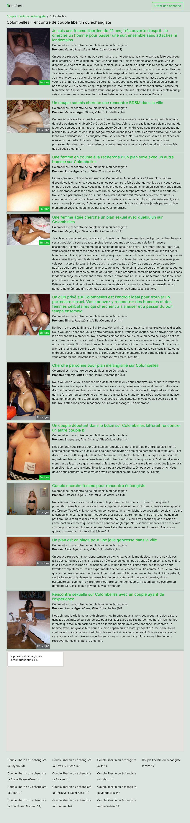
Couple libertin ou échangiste (26, 16)
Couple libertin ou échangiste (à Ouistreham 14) (116, 803)
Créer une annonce (167, 6)
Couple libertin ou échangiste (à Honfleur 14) (71, 803)
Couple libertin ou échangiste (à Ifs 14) (116, 763)
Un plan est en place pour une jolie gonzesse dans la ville (104, 540)
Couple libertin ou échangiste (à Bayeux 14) (26, 763)
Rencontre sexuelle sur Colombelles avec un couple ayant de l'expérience (108, 596)
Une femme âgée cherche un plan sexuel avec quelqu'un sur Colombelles (107, 219)
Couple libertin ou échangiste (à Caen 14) (26, 790)
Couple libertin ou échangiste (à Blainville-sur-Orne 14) (26, 776)
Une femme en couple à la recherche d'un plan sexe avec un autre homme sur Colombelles (113, 159)
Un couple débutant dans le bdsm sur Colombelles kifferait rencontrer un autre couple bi (116, 427)
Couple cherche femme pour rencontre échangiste (98, 485)
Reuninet (14, 6)
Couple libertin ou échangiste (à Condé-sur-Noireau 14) (26, 803)
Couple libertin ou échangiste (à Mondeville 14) (116, 790)
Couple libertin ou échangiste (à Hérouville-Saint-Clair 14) (71, 790)
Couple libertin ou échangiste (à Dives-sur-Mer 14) (71, 763)
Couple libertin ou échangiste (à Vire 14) (161, 763)
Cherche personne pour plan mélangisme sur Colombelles (105, 365)
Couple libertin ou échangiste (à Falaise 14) (71, 776)
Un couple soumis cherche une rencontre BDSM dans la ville (107, 102)
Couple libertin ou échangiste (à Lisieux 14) (116, 776)
